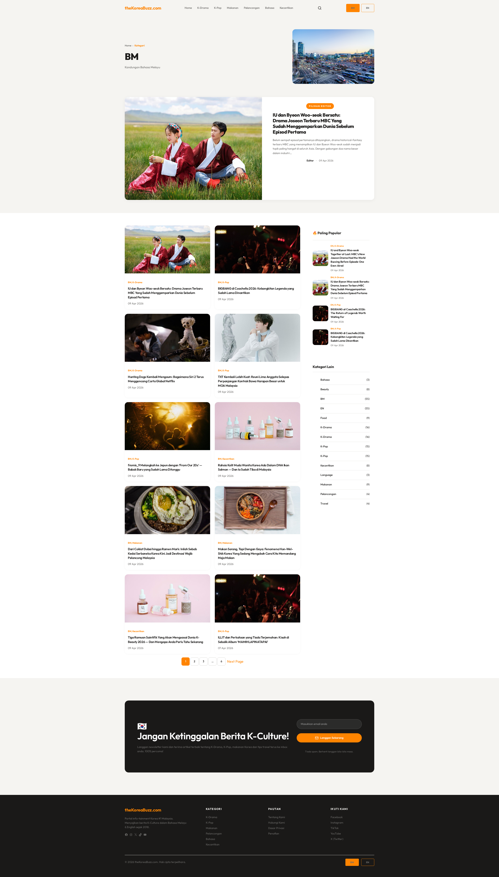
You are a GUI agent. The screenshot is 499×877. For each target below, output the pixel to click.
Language (326, 475)
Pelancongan (252, 8)
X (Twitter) (337, 839)
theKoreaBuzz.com (143, 8)
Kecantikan (286, 8)
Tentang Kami (276, 817)
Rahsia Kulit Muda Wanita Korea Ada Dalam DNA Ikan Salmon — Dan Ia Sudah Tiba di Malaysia (253, 467)
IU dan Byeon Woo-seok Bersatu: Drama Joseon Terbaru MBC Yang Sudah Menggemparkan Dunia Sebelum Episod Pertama (313, 123)
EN (367, 7)
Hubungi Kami (276, 822)
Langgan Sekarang (331, 738)
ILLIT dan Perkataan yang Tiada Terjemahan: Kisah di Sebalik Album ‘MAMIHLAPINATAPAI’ (253, 639)
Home (128, 45)
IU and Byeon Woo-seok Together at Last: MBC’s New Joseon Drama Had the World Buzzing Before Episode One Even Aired (348, 257)
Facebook (337, 817)
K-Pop (217, 8)
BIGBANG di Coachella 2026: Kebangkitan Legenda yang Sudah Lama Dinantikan (256, 290)
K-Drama (203, 8)
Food (323, 418)
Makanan (232, 8)
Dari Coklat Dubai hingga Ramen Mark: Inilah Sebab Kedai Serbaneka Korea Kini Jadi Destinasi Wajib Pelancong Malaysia (162, 553)
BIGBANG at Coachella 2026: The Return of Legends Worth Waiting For (348, 313)
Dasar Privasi (276, 828)
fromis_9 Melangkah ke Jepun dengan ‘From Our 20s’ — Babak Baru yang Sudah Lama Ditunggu (165, 467)
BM (353, 7)
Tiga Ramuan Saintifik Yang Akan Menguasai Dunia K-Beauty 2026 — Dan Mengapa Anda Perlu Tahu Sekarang (165, 639)
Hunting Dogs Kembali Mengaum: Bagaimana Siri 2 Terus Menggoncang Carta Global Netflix (165, 379)
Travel (324, 503)
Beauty (324, 389)
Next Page (235, 661)
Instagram (337, 822)
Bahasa (269, 8)
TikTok (335, 828)
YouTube (336, 833)
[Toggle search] (320, 8)
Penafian (273, 833)
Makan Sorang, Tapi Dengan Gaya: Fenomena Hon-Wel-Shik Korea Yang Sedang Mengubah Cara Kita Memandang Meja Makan (257, 553)
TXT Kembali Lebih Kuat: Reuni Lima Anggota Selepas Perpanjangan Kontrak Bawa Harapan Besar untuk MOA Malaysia (253, 381)
